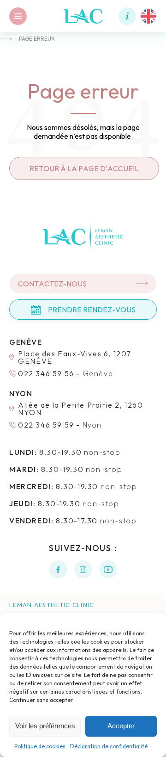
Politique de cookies (39, 746)
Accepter (121, 726)
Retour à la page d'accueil (84, 168)
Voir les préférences (45, 726)
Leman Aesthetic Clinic (52, 605)
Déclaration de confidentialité (109, 746)
